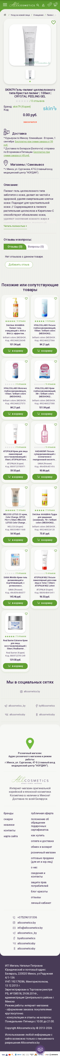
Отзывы (36, 897)
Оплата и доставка (42, 841)
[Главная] (5, 15)
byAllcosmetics (26, 938)
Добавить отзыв (18, 264)
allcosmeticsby (26, 943)
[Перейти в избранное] (49, 5)
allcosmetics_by (27, 933)
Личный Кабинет (41, 903)
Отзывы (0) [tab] (15, 246)
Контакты (10, 830)
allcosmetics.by (27, 922)
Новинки (9, 824)
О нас (34, 867)
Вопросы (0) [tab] (36, 246)
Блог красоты (39, 891)
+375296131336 (27, 917)
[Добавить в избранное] (53, 22)
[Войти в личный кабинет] (43, 5)
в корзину (17, 350)
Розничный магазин (43, 852)
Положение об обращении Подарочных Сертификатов (40, 824)
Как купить (37, 835)
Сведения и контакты (38, 874)
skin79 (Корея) (22, 106)
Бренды (9, 813)
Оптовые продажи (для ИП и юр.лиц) (42, 860)
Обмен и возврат (41, 846)
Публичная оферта (42, 813)
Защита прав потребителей (39, 884)
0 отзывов (37, 101)
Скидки (8, 819)
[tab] (15, 246)
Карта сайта (11, 836)
